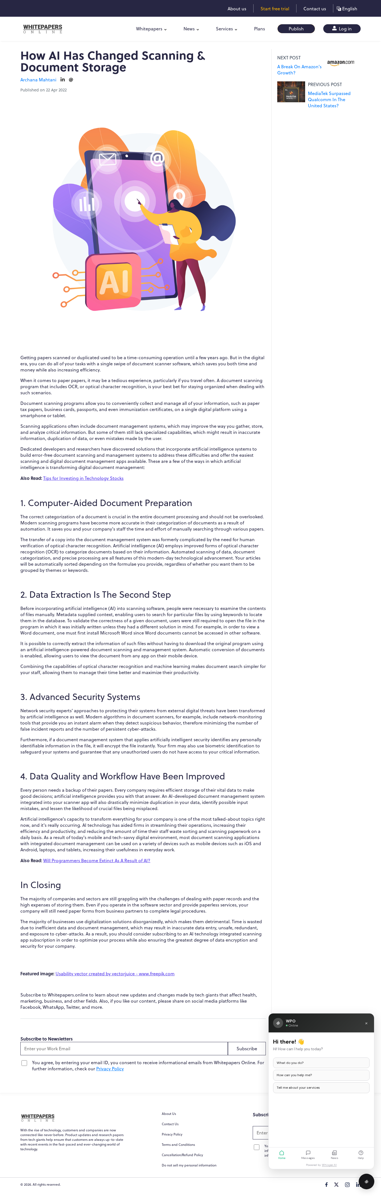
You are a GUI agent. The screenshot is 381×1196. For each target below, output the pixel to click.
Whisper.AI (329, 1165)
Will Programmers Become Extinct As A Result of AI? (96, 860)
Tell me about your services (298, 1087)
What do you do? (290, 1063)
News (189, 29)
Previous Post (325, 84)
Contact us (314, 9)
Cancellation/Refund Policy (182, 1155)
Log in (345, 29)
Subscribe (247, 1049)
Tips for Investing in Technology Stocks (83, 478)
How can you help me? (294, 1075)
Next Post (289, 58)
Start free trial (275, 9)
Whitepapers (149, 29)
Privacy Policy (110, 1069)
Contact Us (170, 1124)
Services (224, 29)
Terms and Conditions (178, 1144)
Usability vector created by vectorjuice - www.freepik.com (115, 974)
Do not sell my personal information (189, 1165)
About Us (169, 1113)
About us (237, 9)
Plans (259, 29)
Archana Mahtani (38, 80)
